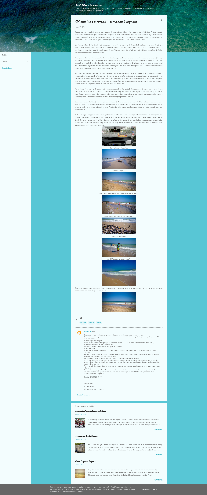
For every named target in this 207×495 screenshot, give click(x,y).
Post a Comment (83, 395)
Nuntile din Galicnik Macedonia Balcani (90, 411)
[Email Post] (80, 318)
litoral (99, 323)
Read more (158, 430)
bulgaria (83, 323)
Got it (155, 489)
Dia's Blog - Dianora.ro (88, 5)
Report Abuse (7, 68)
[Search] (165, 6)
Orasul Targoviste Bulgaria (85, 461)
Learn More (145, 489)
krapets (91, 323)
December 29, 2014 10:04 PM (94, 390)
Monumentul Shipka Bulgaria (86, 436)
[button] (161, 20)
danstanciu (88, 332)
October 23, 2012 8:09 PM (93, 377)
